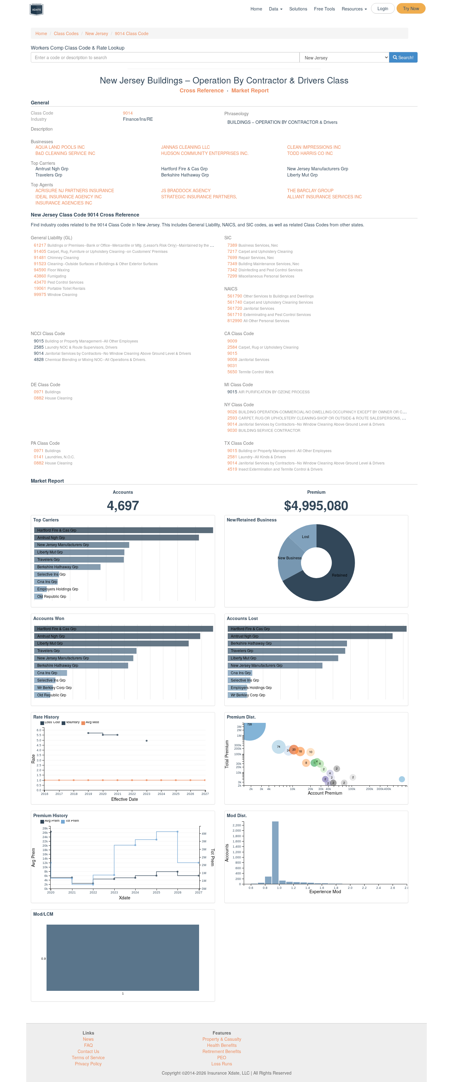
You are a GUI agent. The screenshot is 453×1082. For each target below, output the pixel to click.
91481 (40, 257)
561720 (234, 308)
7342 (232, 269)
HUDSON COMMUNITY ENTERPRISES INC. (205, 153)
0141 (39, 456)
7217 (232, 251)
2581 (232, 456)
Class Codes (66, 33)
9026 (232, 411)
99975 (40, 294)
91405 (40, 251)
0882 (39, 398)
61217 (40, 245)
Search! (405, 57)
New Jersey (96, 33)
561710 (234, 314)
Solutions (298, 9)
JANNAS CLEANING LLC (185, 147)
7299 (232, 276)
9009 (232, 341)
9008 (232, 359)
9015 (232, 353)
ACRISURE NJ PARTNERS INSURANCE (74, 190)
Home (256, 9)
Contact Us (88, 1051)
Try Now (411, 8)
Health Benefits (222, 1045)
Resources (353, 9)
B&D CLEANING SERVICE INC (65, 153)
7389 (232, 245)
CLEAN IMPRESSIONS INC (314, 147)
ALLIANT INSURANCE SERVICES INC (324, 196)
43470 (40, 282)
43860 (40, 276)
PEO (221, 1057)
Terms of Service (88, 1057)
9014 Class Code (132, 33)
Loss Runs (221, 1063)
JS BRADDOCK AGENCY (185, 190)
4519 (232, 469)
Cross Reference (202, 90)
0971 (39, 391)
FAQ (88, 1045)
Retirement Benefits (221, 1051)
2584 (232, 347)
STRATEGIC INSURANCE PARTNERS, (199, 196)
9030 (232, 430)
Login (382, 8)
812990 (234, 320)
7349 (232, 263)
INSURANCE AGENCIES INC (63, 203)
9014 (128, 113)
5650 (232, 371)
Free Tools (324, 9)
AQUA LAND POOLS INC (60, 147)
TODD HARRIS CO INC (310, 153)
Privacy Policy (88, 1063)
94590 (40, 269)
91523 (40, 263)
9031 (232, 365)
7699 (232, 257)
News (88, 1039)
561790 (234, 296)
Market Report (250, 90)
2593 (232, 418)
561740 (234, 302)
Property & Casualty (221, 1039)
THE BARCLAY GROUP (310, 190)
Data (274, 9)
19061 (40, 288)
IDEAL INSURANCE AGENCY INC (68, 196)
